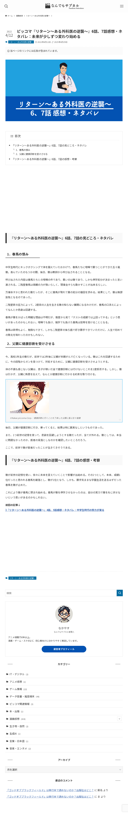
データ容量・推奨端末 (24, 696)
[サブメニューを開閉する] (119, 719)
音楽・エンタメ (20, 748)
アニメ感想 (18, 681)
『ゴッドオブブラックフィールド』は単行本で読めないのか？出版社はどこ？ (50, 790)
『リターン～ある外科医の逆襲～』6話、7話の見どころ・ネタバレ (49, 145)
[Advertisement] (64, 197)
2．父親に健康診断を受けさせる (32, 154)
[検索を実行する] (120, 593)
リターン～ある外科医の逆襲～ (21, 42)
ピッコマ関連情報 (21, 704)
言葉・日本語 (19, 741)
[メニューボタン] (122, 6)
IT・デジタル (19, 674)
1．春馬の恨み (23, 149)
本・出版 (16, 711)
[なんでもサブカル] (64, 6)
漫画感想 (17, 719)
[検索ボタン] (6, 6)
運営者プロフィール (64, 649)
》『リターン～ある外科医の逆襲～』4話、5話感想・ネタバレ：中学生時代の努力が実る (54, 510)
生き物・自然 (19, 726)
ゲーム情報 (18, 689)
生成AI (15, 733)
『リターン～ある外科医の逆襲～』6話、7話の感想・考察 (44, 159)
